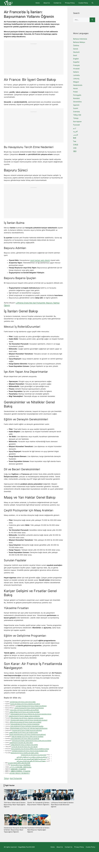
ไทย (74, 141)
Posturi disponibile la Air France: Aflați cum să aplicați (24, 738)
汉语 (74, 148)
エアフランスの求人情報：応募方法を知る (20, 767)
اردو (74, 128)
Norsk (75, 88)
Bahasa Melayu (79, 42)
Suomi (75, 108)
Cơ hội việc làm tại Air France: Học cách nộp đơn (24, 746)
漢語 (74, 151)
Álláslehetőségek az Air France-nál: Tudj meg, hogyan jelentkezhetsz (28, 728)
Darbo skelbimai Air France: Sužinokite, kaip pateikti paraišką (26, 726)
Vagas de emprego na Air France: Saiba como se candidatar (27, 736)
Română (76, 98)
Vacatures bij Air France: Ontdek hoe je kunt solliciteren (27, 730)
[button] (92, 3)
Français (76, 65)
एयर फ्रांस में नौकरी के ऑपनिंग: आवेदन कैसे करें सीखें (19, 763)
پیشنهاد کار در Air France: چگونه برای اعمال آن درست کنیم (31, 761)
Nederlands (77, 85)
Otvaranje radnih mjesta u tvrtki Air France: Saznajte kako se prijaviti (28, 720)
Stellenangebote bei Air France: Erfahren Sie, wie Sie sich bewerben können (30, 714)
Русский (76, 125)
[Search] (92, 20)
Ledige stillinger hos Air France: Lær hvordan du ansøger (24, 712)
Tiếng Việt (77, 115)
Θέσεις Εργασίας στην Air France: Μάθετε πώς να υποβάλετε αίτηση (30, 748)
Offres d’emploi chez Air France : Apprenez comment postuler (27, 718)
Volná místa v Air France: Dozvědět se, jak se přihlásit (24, 710)
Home (38, 3)
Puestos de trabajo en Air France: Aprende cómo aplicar (25, 703)
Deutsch (76, 52)
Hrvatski (76, 69)
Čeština (76, 45)
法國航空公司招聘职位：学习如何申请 (20, 771)
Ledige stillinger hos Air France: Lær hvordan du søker (23, 732)
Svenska (76, 112)
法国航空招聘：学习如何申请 (18, 769)
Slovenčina (77, 102)
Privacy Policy (70, 3)
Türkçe (6, 778)
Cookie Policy (83, 3)
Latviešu (76, 75)
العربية (75, 131)
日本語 (75, 145)
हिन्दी (74, 138)
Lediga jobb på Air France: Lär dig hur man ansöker (24, 744)
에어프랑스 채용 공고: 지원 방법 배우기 (19, 773)
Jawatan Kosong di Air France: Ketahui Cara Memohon (29, 707)
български (77, 122)
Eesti (75, 55)
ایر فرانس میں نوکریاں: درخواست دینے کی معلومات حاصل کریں (32, 756)
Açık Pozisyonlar (16, 778)
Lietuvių (76, 79)
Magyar (76, 82)
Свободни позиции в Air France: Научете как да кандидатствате (30, 750)
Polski (75, 92)
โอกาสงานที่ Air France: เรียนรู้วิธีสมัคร (20, 765)
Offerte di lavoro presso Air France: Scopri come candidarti (25, 722)
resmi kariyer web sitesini (40, 260)
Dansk (75, 49)
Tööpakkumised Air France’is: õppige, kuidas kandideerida (24, 716)
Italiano (76, 72)
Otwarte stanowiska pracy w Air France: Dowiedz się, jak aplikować (27, 734)
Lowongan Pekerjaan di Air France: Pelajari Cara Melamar (31, 705)
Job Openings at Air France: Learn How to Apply (23, 701)
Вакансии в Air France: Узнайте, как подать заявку (25, 752)
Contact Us (57, 3)
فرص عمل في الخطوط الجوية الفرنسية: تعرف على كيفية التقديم (30, 759)
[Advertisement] (34, 58)
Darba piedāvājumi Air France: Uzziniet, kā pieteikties (25, 724)
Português (77, 95)
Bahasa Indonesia (80, 39)
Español (76, 62)
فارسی (75, 135)
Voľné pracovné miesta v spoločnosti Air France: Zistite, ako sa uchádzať (31, 740)
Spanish (76, 105)
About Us (47, 3)
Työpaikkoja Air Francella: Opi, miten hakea (21, 742)
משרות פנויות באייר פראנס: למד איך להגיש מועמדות (33, 754)
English (76, 59)
